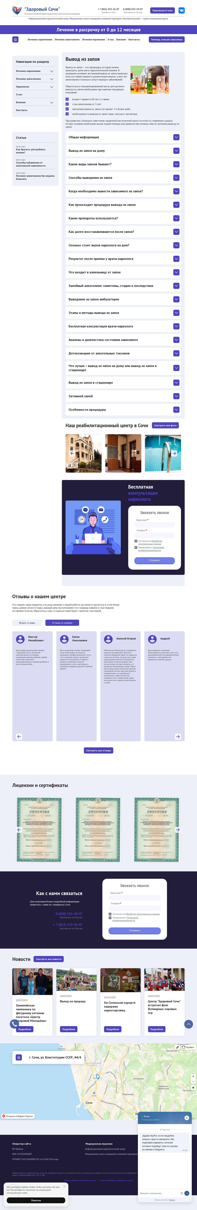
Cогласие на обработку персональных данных (116, 1180)
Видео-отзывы (27, 622)
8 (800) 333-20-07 (133, 9)
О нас (111, 39)
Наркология (22, 86)
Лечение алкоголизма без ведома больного (35, 176)
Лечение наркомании (40, 39)
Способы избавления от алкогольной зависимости (30, 163)
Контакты (134, 39)
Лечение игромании (93, 39)
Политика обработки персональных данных (80, 1180)
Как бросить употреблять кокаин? (31, 150)
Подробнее (24, 1029)
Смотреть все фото (165, 425)
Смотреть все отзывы (98, 750)
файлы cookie (28, 1187)
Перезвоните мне (163, 10)
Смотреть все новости (48, 959)
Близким (121, 39)
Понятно (36, 1200)
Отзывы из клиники (62, 622)
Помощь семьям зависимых (166, 39)
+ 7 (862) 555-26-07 (108, 9)
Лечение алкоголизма (67, 39)
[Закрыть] (64, 1186)
